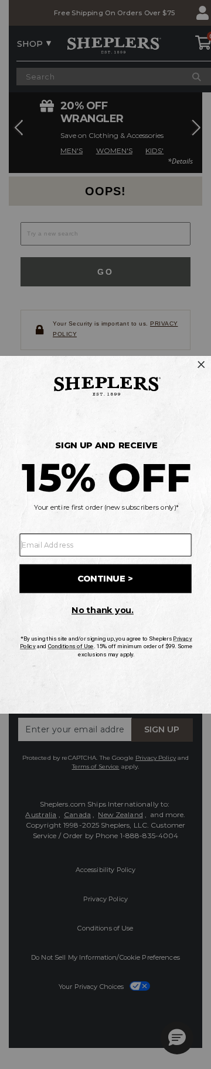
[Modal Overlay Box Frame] (105, 534)
